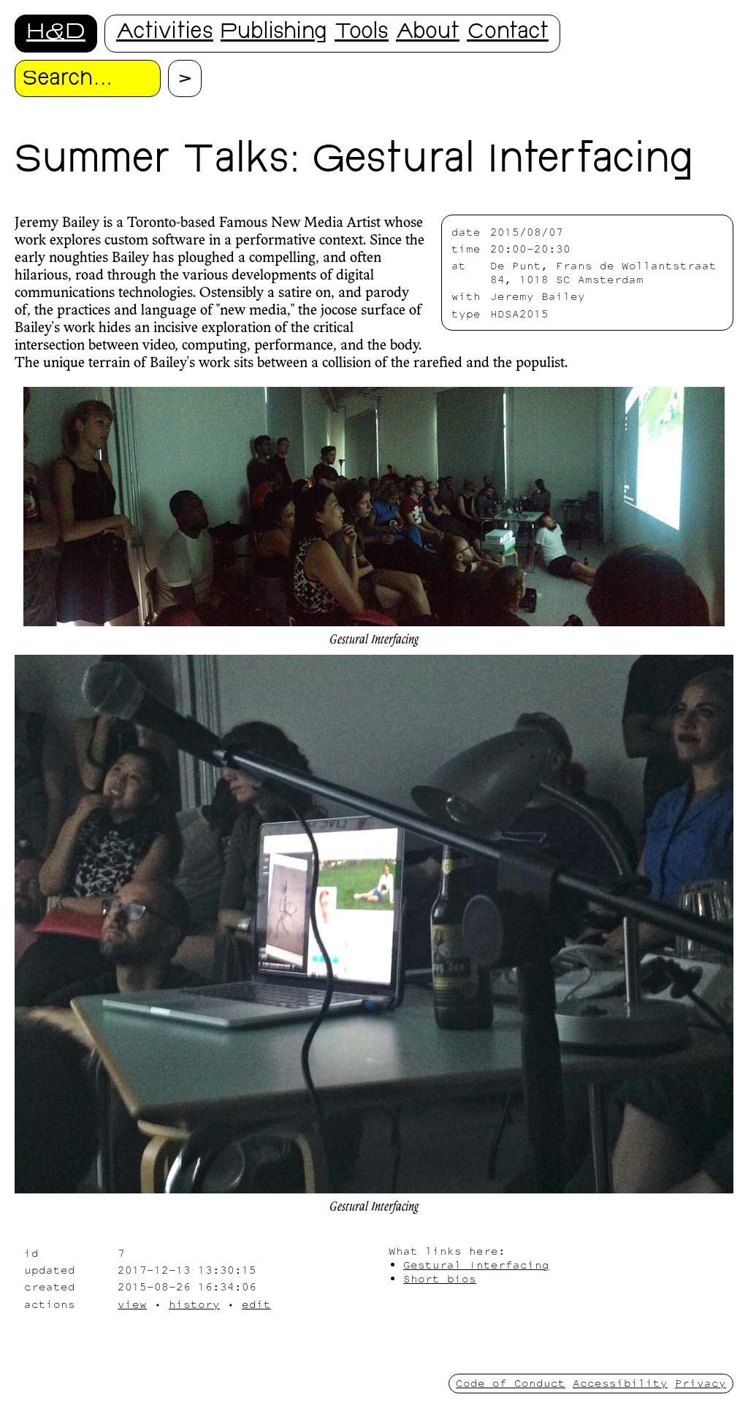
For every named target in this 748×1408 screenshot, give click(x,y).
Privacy (700, 1383)
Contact (508, 33)
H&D (55, 33)
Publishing (274, 33)
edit (256, 1304)
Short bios (439, 1278)
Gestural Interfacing (476, 1265)
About (427, 33)
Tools (362, 33)
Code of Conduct (510, 1383)
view (132, 1304)
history (194, 1304)
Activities (164, 33)
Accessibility (620, 1383)
